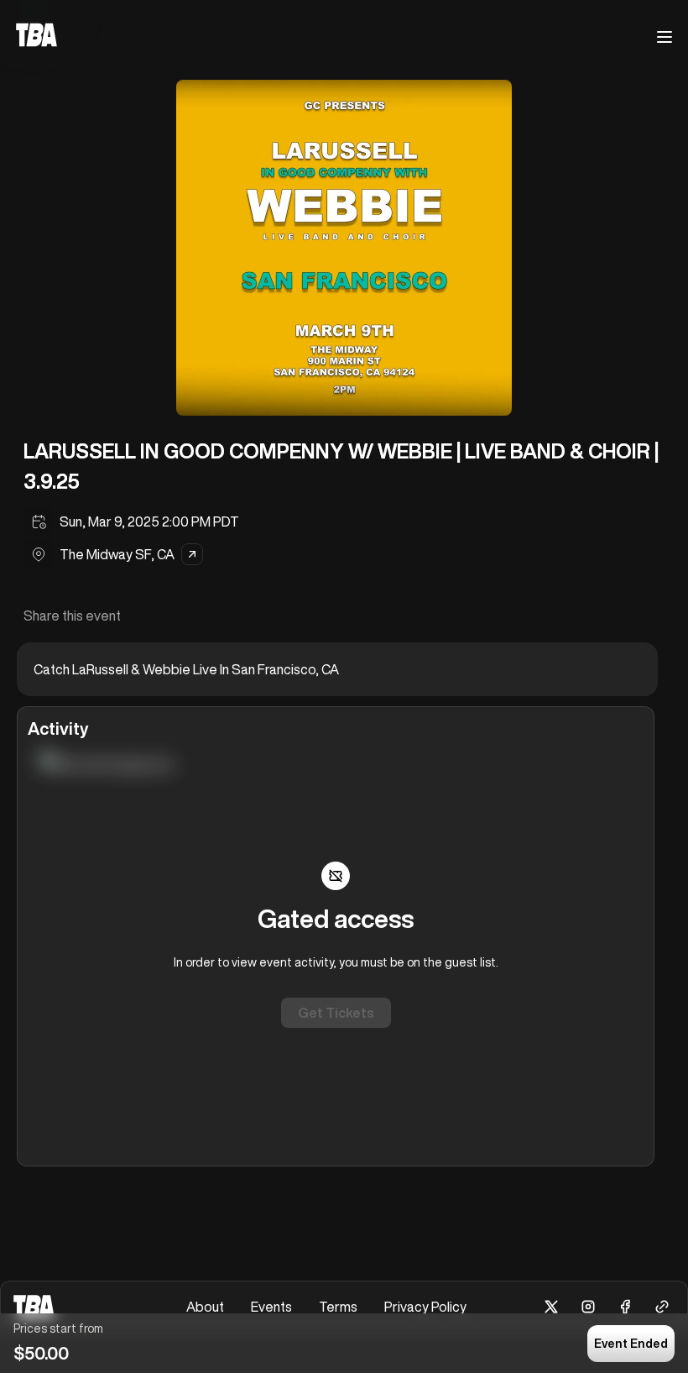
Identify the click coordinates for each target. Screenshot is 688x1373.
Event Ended (631, 1343)
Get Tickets (336, 1012)
